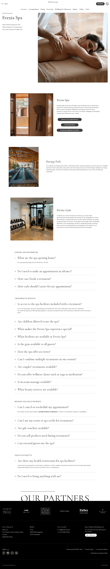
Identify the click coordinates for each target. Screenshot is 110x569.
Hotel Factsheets (35, 534)
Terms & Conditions (102, 549)
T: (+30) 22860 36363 (63, 532)
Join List (92, 535)
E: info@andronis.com (63, 529)
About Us (5, 529)
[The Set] (26, 511)
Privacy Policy (89, 549)
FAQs (87, 9)
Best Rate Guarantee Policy (99, 553)
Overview (24, 9)
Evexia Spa (50, 9)
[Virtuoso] (103, 511)
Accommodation (34, 9)
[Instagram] (8, 552)
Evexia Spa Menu (70, 125)
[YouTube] (12, 552)
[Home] (55, 3)
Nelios (107, 565)
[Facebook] (3, 552)
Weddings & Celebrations (63, 9)
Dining (43, 9)
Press (31, 529)
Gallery (81, 9)
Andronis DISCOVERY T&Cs (74, 549)
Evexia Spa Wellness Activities (69, 130)
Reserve (100, 3)
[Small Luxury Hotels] (45, 511)
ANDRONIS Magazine (36, 532)
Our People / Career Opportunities (12, 532)
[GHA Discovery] (64, 511)
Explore (75, 9)
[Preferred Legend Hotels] (7, 511)
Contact (4, 534)
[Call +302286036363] (107, 3)
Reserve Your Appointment (69, 119)
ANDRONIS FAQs (7, 537)
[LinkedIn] (16, 552)
